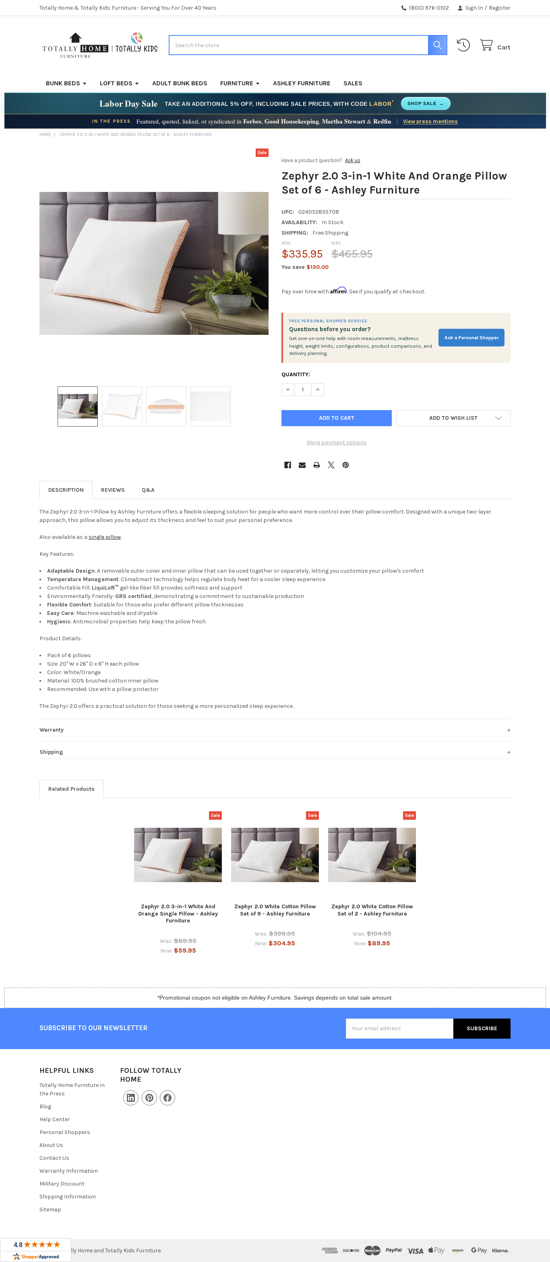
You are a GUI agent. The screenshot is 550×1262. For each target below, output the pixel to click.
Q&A (148, 490)
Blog (45, 1106)
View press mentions (430, 121)
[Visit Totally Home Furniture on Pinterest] (149, 1097)
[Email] (302, 465)
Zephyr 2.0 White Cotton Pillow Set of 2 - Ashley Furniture (372, 910)
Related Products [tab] (71, 789)
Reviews (113, 490)
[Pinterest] (345, 465)
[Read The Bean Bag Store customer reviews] (35, 1250)
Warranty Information (68, 1170)
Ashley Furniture (302, 83)
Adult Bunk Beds (179, 83)
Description (66, 490)
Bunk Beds (63, 83)
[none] (154, 263)
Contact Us (54, 1158)
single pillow (105, 537)
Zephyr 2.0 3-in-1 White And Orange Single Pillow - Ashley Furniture (178, 913)
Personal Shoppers (64, 1132)
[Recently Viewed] (465, 45)
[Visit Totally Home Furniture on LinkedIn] (131, 1097)
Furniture (236, 83)
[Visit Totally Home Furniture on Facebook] (167, 1097)
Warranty (51, 729)
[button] (453, 418)
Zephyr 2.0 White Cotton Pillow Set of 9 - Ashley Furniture (275, 910)
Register (500, 7)
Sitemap (50, 1209)
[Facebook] (287, 465)
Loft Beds (116, 83)
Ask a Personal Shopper (471, 337)
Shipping (51, 752)
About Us (51, 1145)
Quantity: (295, 374)
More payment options (337, 442)
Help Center (54, 1119)
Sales (352, 83)
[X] (331, 465)
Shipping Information (67, 1196)
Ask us (352, 160)
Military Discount (62, 1183)
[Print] (316, 465)
